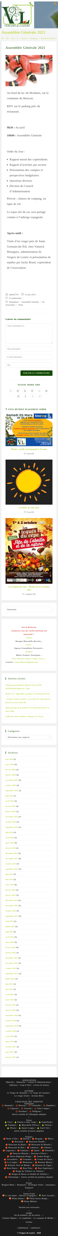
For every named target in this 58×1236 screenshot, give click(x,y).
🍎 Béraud (24, 1139)
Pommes (29, 1137)
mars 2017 (10, 1052)
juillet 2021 (10, 979)
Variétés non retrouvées (29, 1207)
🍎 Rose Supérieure (43, 1168)
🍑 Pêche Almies (16, 1199)
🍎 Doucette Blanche (19, 1153)
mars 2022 (10, 942)
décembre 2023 (12, 853)
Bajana (13, 1218)
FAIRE (29, 1213)
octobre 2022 (11, 911)
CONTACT (35, 1228)
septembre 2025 (12, 791)
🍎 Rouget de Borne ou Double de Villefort (28, 1174)
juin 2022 (9, 932)
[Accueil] (2, 38)
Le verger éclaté (21, 1096)
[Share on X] (10, 391)
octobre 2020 (11, 1021)
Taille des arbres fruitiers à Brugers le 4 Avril (24, 716)
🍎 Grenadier (26, 1159)
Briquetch (21, 1185)
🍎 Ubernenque (12, 1177)
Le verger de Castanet (39, 1093)
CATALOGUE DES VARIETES (29, 1102)
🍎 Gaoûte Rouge (41, 1156)
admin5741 (14, 294)
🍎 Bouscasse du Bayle (15, 1145)
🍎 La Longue (10, 1162)
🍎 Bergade (37, 1139)
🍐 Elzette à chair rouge (25, 1122)
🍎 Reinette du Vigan (41, 1165)
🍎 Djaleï (35, 1151)
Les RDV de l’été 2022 (29, 508)
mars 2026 (10, 764)
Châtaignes (29, 1104)
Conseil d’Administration (39, 1082)
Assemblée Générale (30, 302)
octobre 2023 (11, 864)
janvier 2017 (11, 1057)
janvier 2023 (11, 895)
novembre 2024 (12, 817)
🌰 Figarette (12, 1108)
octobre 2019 (11, 1031)
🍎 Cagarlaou (9, 1151)
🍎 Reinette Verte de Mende (17, 1165)
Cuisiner (6, 1218)
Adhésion (13, 1085)
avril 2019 (10, 1036)
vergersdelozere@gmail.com (26, 662)
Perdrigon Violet (35, 1185)
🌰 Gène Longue (41, 1108)
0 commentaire (15, 298)
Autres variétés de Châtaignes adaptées (29, 1114)
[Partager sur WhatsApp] (39, 396)
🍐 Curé (8, 1122)
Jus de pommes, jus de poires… (28, 1215)
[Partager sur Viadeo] (32, 396)
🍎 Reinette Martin (43, 1162)
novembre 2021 (12, 963)
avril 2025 (10, 801)
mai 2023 (9, 879)
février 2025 (11, 806)
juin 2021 (9, 984)
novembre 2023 (12, 859)
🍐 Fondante (10, 1125)
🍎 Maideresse (26, 1162)
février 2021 (11, 1005)
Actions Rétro (37, 1096)
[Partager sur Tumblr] (25, 396)
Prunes (29, 1183)
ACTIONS (29, 1091)
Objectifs (10, 1082)
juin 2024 (9, 832)
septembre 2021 (12, 974)
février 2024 (11, 848)
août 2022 (10, 921)
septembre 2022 (12, 916)
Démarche (20, 1082)
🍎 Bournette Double (35, 1142)
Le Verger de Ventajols (17, 1093)
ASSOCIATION (29, 1080)
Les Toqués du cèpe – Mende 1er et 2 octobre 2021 (29, 588)
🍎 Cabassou (32, 1148)
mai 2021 (9, 989)
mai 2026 (9, 759)
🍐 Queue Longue (26, 1128)
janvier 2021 (11, 1010)
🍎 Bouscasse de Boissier (39, 1145)
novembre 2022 (12, 906)
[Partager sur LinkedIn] (32, 391)
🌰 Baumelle (7, 1105)
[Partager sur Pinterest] (25, 391)
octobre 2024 (11, 822)
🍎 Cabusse (46, 1148)
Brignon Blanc (8, 1185)
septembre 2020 (12, 1026)
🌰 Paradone (21, 1111)
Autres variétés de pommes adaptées (37, 1177)
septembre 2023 (12, 869)
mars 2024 (10, 843)
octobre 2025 (11, 785)
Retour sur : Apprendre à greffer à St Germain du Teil (28, 694)
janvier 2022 (11, 953)
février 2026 (11, 770)
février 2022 (11, 947)
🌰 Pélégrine (35, 1111)
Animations (14, 302)
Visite (20, 305)
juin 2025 (9, 796)
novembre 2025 (12, 780)
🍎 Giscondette (10, 1159)
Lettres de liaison (41, 1085)
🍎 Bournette (17, 1142)
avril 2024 (10, 838)
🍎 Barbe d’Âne (10, 1139)
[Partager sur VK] (46, 391)
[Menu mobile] (55, 3)
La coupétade (25, 1218)
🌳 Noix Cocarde (46, 1196)
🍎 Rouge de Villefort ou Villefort (28, 1171)
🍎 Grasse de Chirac (43, 1159)
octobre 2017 (11, 1047)
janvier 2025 (11, 811)
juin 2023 (9, 874)
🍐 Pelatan (46, 1125)
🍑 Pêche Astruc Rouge (36, 1199)
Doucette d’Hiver (38, 1153)
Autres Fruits (29, 1194)
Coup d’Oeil (25, 1085)
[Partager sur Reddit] (18, 396)
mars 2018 (10, 1042)
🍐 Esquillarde (45, 1122)
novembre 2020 (12, 1015)
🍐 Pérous (11, 1128)
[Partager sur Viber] (39, 391)
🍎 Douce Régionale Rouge (19, 1156)
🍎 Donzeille (48, 1151)
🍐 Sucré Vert (43, 1128)
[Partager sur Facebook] (18, 391)
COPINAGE (23, 1228)
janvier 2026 (11, 775)
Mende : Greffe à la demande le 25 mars (29, 449)
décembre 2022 (12, 900)
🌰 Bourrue (21, 1105)
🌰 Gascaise (26, 1108)
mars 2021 (10, 1000)
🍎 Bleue (49, 1139)
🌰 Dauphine (49, 1105)
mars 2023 (10, 885)
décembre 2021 (12, 958)
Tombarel (29, 1188)
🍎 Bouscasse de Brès (14, 1148)
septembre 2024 (12, 827)
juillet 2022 (10, 926)
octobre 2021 (11, 968)
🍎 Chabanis (22, 1151)
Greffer (29, 1222)
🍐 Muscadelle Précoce (29, 1125)
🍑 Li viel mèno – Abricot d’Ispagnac (19, 1196)
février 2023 (11, 890)
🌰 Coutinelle (34, 1105)
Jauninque (50, 1185)
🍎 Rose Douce (10, 1168)
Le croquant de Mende (43, 1218)
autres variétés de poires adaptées (29, 1131)
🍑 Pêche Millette (29, 1201)
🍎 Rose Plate (26, 1168)
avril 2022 (10, 937)
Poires (29, 1120)
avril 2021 (10, 994)
